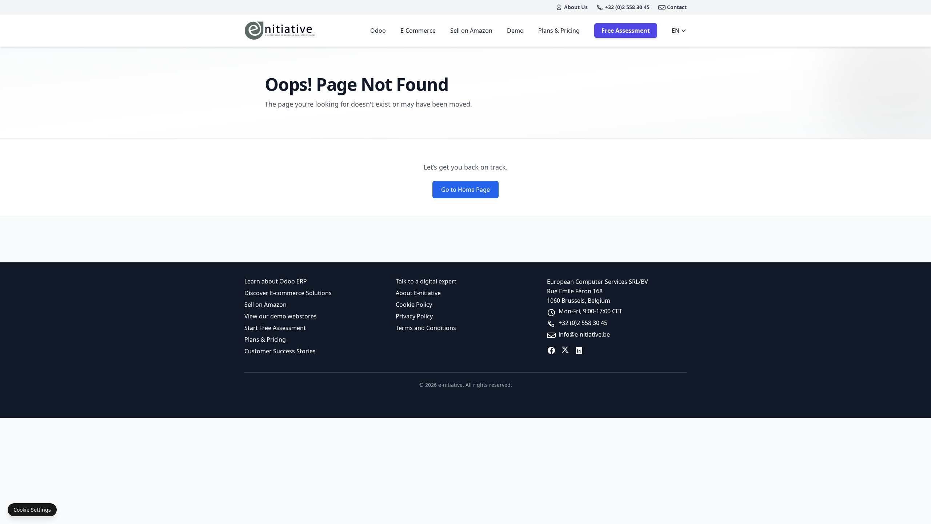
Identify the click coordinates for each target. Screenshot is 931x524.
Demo (515, 31)
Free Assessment (626, 31)
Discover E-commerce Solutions (288, 293)
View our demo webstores (280, 316)
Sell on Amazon (471, 31)
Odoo (378, 31)
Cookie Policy (414, 305)
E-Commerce (418, 31)
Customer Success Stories (280, 351)
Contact (677, 7)
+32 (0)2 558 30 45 (627, 7)
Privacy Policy (414, 316)
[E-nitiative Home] (280, 30)
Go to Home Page (465, 190)
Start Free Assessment (275, 328)
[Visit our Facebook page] (551, 350)
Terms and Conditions (426, 328)
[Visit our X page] (565, 350)
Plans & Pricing (559, 31)
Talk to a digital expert (426, 281)
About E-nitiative (418, 293)
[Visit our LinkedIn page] (579, 350)
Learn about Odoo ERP (275, 281)
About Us (576, 7)
